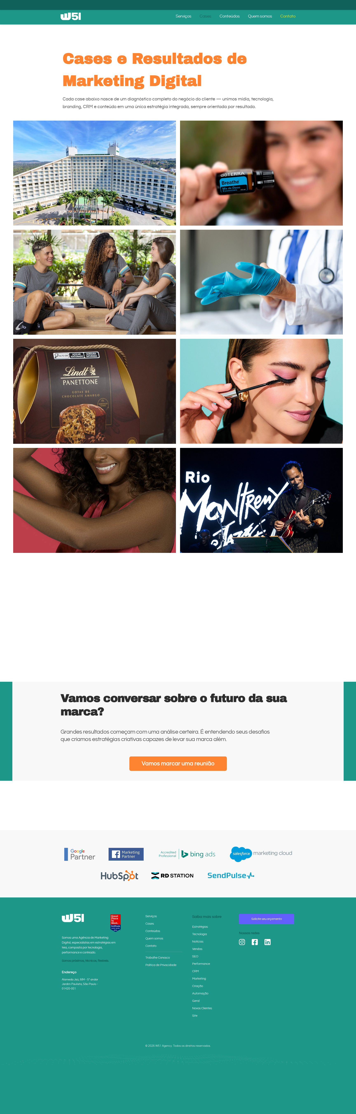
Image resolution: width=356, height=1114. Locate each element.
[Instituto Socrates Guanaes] (261, 282)
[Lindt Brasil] (94, 391)
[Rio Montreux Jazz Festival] (261, 500)
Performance (201, 963)
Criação (197, 986)
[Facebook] (255, 942)
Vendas (197, 949)
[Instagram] (242, 942)
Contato (287, 16)
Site (194, 1015)
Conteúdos (230, 16)
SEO (195, 956)
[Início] (71, 16)
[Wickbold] (261, 609)
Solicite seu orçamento (266, 919)
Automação (200, 993)
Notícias (197, 941)
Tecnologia (199, 934)
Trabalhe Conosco (157, 957)
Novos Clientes (202, 1008)
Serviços (183, 16)
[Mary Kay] (261, 391)
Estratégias (200, 926)
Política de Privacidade (160, 965)
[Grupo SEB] (94, 282)
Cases (205, 16)
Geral (196, 1000)
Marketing (199, 978)
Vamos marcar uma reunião (178, 764)
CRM (195, 971)
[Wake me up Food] (94, 609)
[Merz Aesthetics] (94, 500)
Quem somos (260, 16)
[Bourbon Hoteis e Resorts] (94, 173)
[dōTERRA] (261, 173)
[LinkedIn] (268, 942)
